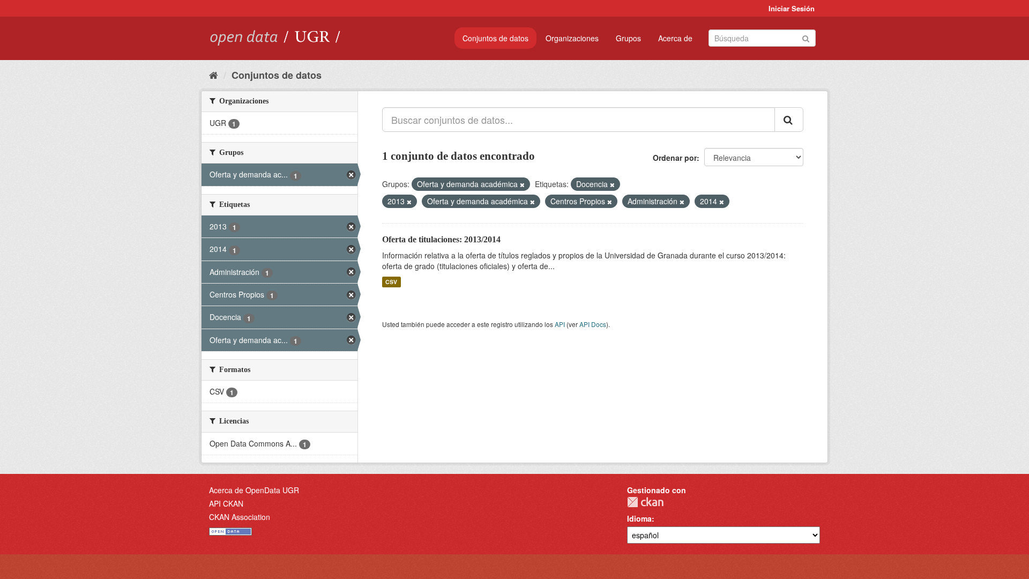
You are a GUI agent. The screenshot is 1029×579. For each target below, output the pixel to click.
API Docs (592, 324)
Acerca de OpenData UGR (254, 490)
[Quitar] (522, 184)
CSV (391, 282)
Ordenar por (675, 157)
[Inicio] (213, 74)
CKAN (645, 502)
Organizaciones (572, 38)
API (560, 324)
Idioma (639, 518)
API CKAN (226, 503)
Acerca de (675, 38)
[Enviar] (805, 37)
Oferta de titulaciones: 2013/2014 (441, 239)
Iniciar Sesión (792, 8)
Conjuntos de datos (495, 38)
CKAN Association (239, 516)
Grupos (628, 38)
